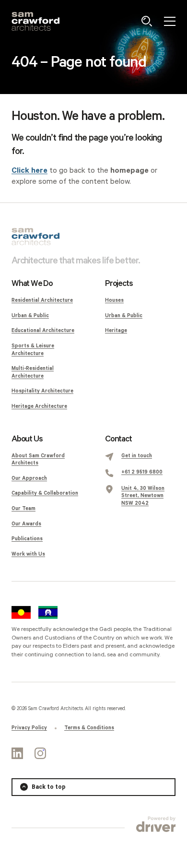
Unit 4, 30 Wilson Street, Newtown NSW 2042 (142, 496)
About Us (27, 439)
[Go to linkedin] (17, 753)
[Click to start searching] (146, 21)
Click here (29, 170)
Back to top (49, 787)
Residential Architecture (42, 300)
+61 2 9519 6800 (142, 472)
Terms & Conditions (89, 728)
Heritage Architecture (39, 406)
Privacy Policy (29, 728)
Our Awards (26, 524)
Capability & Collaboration (45, 493)
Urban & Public (30, 316)
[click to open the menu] (169, 21)
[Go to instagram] (40, 753)
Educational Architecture (43, 330)
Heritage (116, 330)
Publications (27, 539)
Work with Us (28, 554)
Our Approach (29, 478)
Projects (118, 283)
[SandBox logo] (35, 21)
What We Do (32, 283)
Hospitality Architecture (42, 391)
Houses (114, 300)
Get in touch (136, 456)
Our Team (23, 508)
